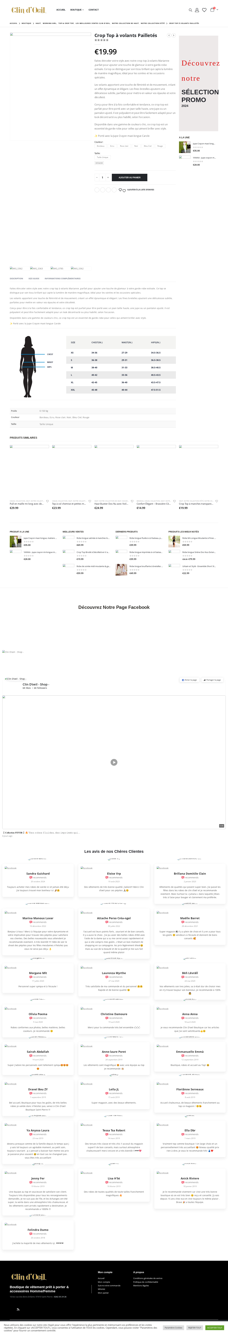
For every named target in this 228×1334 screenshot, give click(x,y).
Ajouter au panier (130, 177)
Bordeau (100, 146)
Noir (136, 146)
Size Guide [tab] (34, 278)
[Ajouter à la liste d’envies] (47, 502)
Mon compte (104, 1282)
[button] (189, 680)
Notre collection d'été (83, 501)
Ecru (112, 146)
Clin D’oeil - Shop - (36, 684)
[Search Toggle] (190, 10)
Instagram (24, 1309)
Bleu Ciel (148, 146)
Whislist (101, 1289)
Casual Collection (17, 501)
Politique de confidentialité (145, 1282)
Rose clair (124, 146)
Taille (97, 153)
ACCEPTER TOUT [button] (214, 1327)
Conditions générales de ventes (147, 1278)
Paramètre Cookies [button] (173, 1327)
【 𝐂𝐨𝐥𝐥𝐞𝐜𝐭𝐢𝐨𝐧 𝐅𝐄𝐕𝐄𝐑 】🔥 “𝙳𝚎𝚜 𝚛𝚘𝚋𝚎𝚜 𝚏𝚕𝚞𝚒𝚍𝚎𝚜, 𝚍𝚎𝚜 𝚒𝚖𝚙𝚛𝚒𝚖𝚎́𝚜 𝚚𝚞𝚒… (41, 832)
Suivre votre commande (109, 1285)
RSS (18, 1309)
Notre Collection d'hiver (41, 501)
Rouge (160, 146)
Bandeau (140, 501)
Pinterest (114, 189)
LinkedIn (108, 189)
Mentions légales (141, 1285)
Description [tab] (16, 278)
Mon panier (103, 1292)
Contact (94, 10)
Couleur (98, 141)
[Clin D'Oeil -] (29, 10)
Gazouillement (102, 189)
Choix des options (44, 450)
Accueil (61, 10)
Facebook (96, 189)
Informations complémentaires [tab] (62, 278)
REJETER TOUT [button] (194, 1327)
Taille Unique (102, 157)
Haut (28, 501)
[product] (185, 147)
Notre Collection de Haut (110, 501)
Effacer (99, 163)
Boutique (76, 10)
